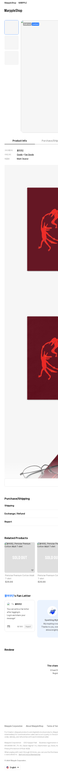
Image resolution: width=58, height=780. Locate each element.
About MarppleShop (34, 726)
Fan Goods (29, 154)
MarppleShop (10, 3)
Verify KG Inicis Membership (30, 755)
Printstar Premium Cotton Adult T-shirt (19, 577)
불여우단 (20, 150)
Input (28, 626)
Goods (20, 154)
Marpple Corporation (14, 726)
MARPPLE (23, 3)
